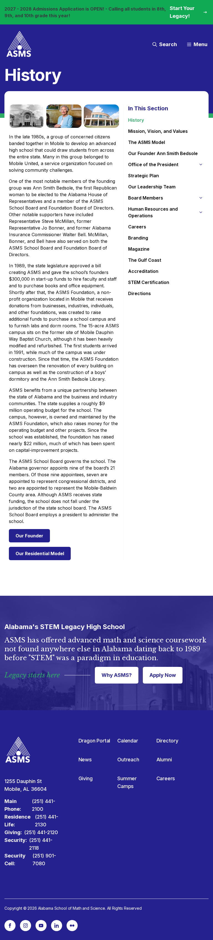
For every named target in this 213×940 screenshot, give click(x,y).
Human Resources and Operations (153, 212)
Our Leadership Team (152, 187)
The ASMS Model (146, 142)
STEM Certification (148, 282)
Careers (137, 227)
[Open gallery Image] (26, 116)
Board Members (145, 198)
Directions (139, 293)
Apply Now (162, 675)
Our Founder (29, 535)
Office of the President (153, 164)
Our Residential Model (40, 553)
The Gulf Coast (144, 260)
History (136, 120)
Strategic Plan (143, 175)
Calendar (127, 741)
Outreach (128, 759)
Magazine (138, 249)
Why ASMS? (117, 675)
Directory (167, 741)
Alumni (164, 759)
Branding (138, 238)
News (85, 759)
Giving (85, 778)
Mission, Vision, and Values (158, 131)
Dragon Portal (94, 741)
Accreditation (143, 271)
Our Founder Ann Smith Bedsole (163, 153)
